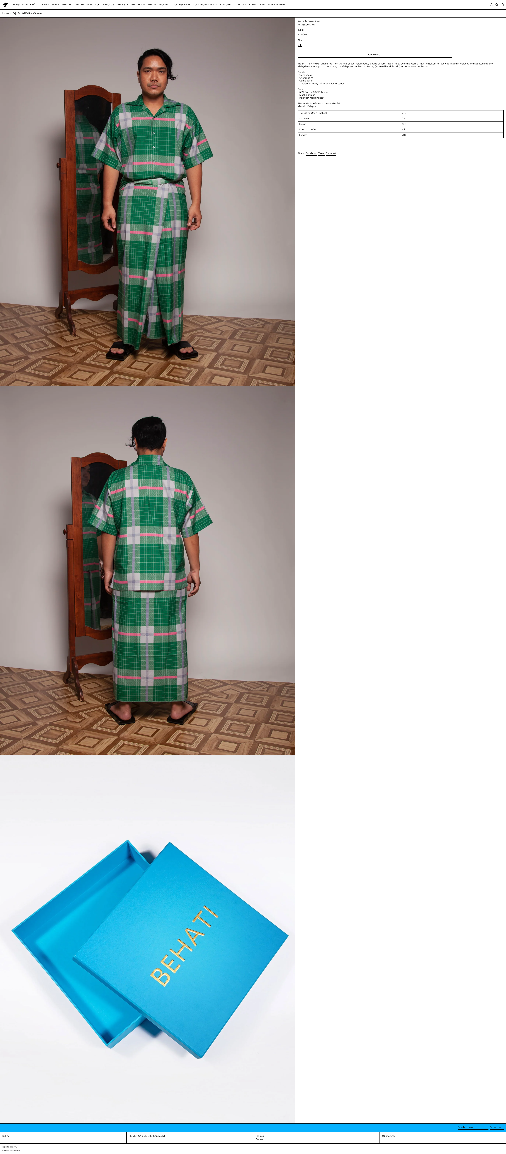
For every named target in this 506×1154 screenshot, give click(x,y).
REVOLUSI (109, 4)
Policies (260, 1135)
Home (5, 13)
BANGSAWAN (20, 4)
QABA (89, 4)
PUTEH (80, 4)
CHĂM (34, 4)
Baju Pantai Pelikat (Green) (27, 13)
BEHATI (6, 1135)
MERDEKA (67, 4)
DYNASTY (122, 4)
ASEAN (55, 4)
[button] (496, 4)
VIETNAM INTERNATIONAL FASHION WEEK (261, 4)
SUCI (98, 4)
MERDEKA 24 (138, 4)
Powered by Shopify (11, 1150)
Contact (260, 1139)
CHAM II (44, 4)
